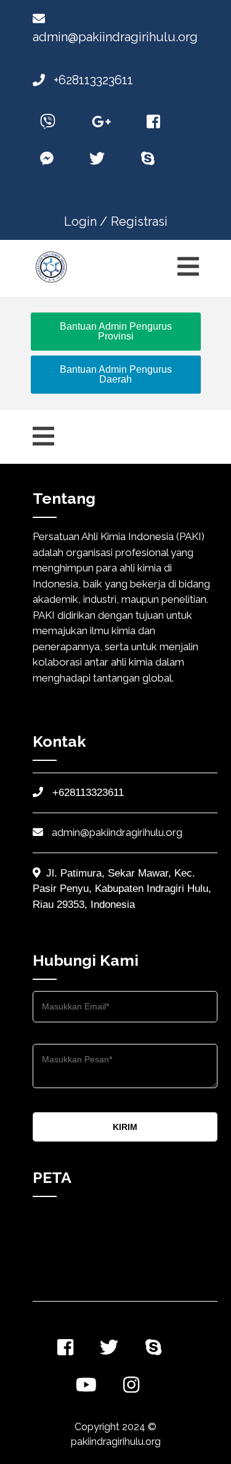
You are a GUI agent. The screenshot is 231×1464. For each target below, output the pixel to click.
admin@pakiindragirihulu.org (115, 832)
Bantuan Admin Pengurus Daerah (116, 374)
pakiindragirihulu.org (116, 1441)
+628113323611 (92, 80)
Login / (85, 221)
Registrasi (139, 221)
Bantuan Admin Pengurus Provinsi (116, 331)
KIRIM (125, 1127)
